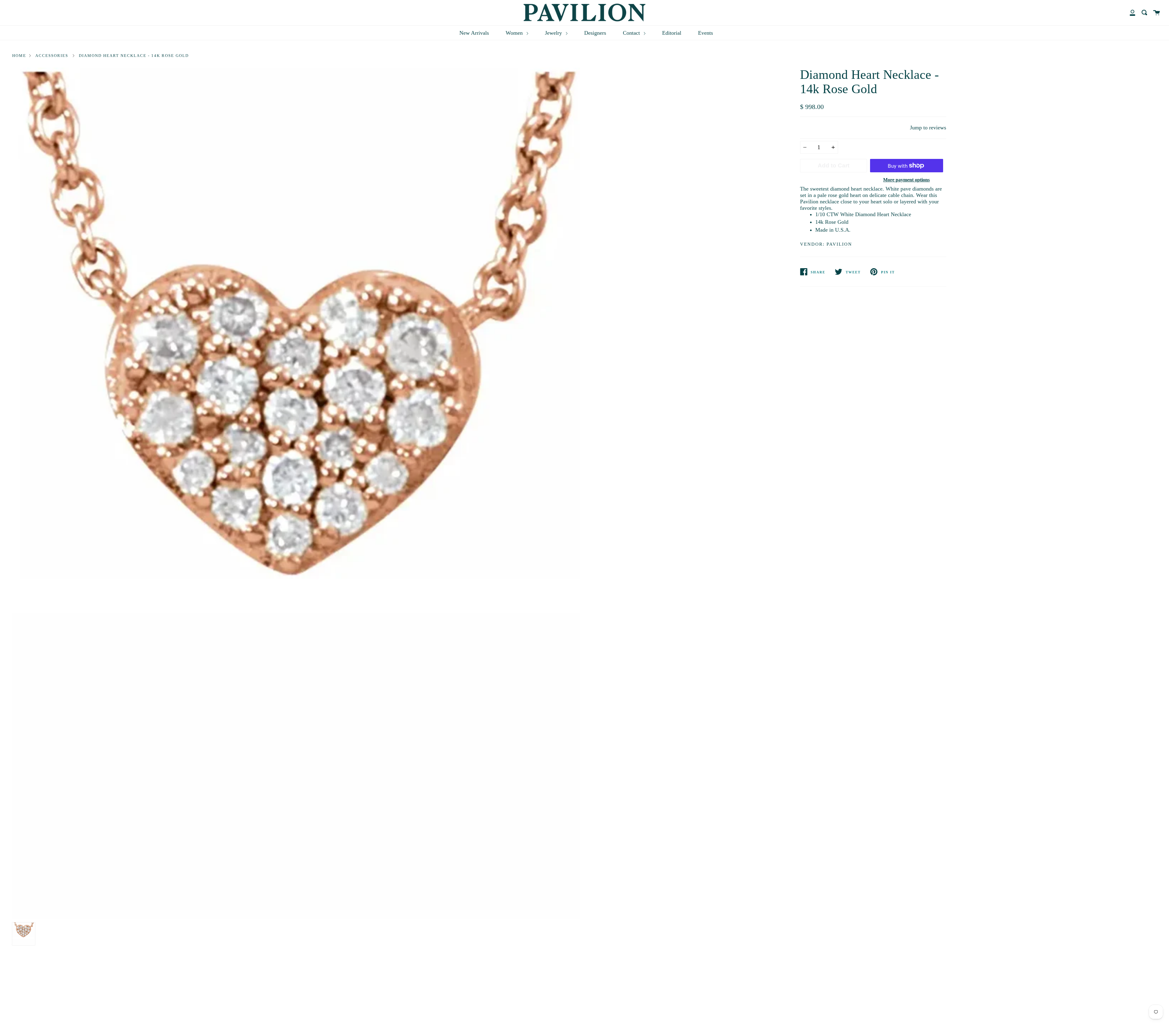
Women (515, 33)
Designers (595, 33)
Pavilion (839, 244)
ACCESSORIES (51, 55)
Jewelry (554, 33)
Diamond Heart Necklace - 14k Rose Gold (134, 55)
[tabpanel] (296, 493)
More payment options (906, 179)
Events (705, 33)
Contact (632, 33)
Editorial (671, 33)
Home (19, 55)
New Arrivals (474, 33)
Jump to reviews (928, 128)
